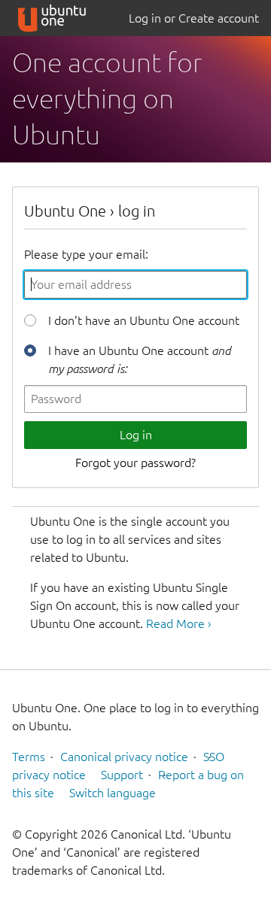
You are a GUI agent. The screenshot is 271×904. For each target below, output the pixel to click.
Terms (28, 756)
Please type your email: (86, 254)
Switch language (112, 792)
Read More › (178, 623)
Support (122, 774)
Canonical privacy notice (124, 756)
